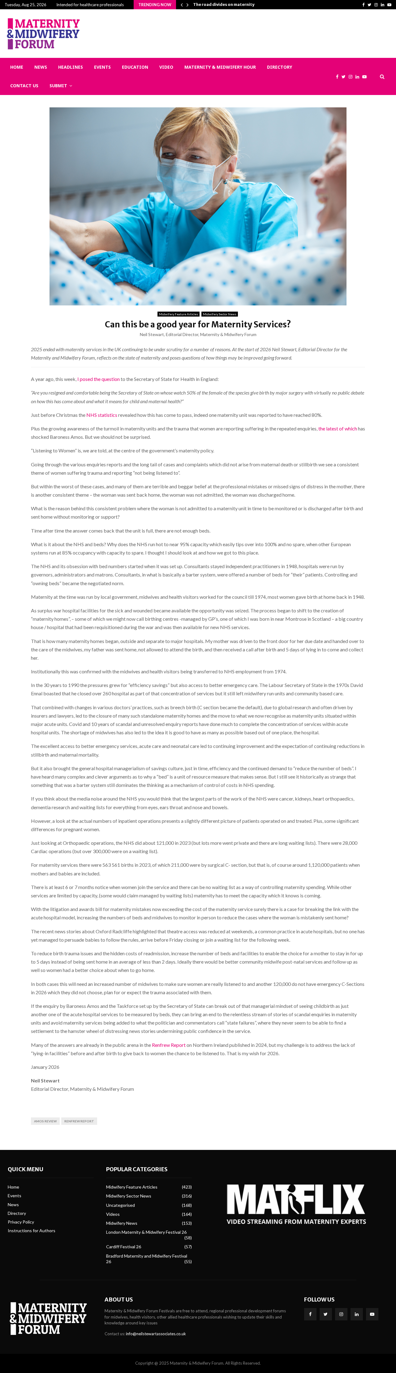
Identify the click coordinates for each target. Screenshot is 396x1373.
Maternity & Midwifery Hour (220, 67)
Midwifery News (121, 1223)
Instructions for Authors (31, 1230)
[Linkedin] (358, 76)
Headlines (70, 67)
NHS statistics (101, 415)
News (40, 67)
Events (102, 67)
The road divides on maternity (223, 4)
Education (135, 67)
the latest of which (337, 428)
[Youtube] (366, 76)
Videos (113, 1214)
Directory (279, 67)
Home (16, 67)
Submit (58, 86)
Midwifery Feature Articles (178, 314)
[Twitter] (345, 76)
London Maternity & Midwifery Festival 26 (146, 1232)
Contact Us (24, 86)
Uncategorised (120, 1205)
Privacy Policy (21, 1221)
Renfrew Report (169, 1045)
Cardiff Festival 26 (123, 1246)
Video (166, 67)
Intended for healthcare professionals (90, 4)
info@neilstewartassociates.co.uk (156, 1333)
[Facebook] (339, 76)
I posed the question (98, 379)
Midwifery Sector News (219, 314)
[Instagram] (352, 76)
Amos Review (45, 1121)
